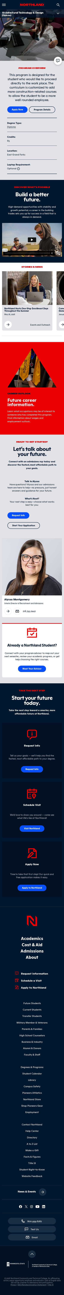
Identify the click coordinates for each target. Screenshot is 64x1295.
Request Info (18, 515)
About (32, 957)
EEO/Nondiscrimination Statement (32, 1284)
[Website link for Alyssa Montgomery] (8, 611)
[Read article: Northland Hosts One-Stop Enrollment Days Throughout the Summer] (8, 324)
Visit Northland (32, 828)
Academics (32, 938)
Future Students (32, 1003)
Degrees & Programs (32, 1067)
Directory (32, 1137)
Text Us (35, 1229)
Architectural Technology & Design (22, 14)
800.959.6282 (34, 1221)
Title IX (32, 1163)
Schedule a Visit (31, 980)
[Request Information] (58, 61)
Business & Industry (32, 1041)
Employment (32, 1112)
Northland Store (32, 1099)
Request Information (34, 973)
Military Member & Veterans (32, 1022)
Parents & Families (32, 1028)
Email (36, 1237)
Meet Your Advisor (32, 668)
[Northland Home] (32, 920)
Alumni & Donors (32, 1048)
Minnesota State (44, 1266)
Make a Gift (32, 1150)
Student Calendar (32, 1073)
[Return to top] (32, 1254)
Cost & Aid (32, 944)
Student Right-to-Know (32, 1169)
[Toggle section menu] (58, 13)
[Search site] (58, 5)
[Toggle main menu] (4, 4)
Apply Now (17, 109)
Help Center (32, 1130)
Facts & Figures (32, 1156)
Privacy (13, 1284)
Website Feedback (32, 1176)
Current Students (32, 1009)
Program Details (42, 109)
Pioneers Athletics (32, 1092)
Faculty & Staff (32, 1054)
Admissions (32, 951)
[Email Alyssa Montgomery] (17, 610)
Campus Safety (32, 1086)
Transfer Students (32, 1015)
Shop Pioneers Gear (32, 1105)
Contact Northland (32, 1124)
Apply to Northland (33, 987)
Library (32, 1079)
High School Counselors (32, 1035)
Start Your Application (23, 525)
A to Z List (32, 1143)
